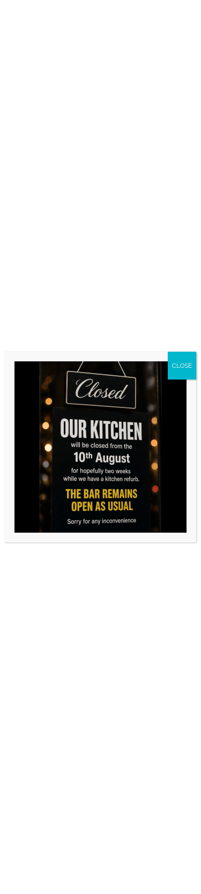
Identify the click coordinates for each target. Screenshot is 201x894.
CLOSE (182, 365)
